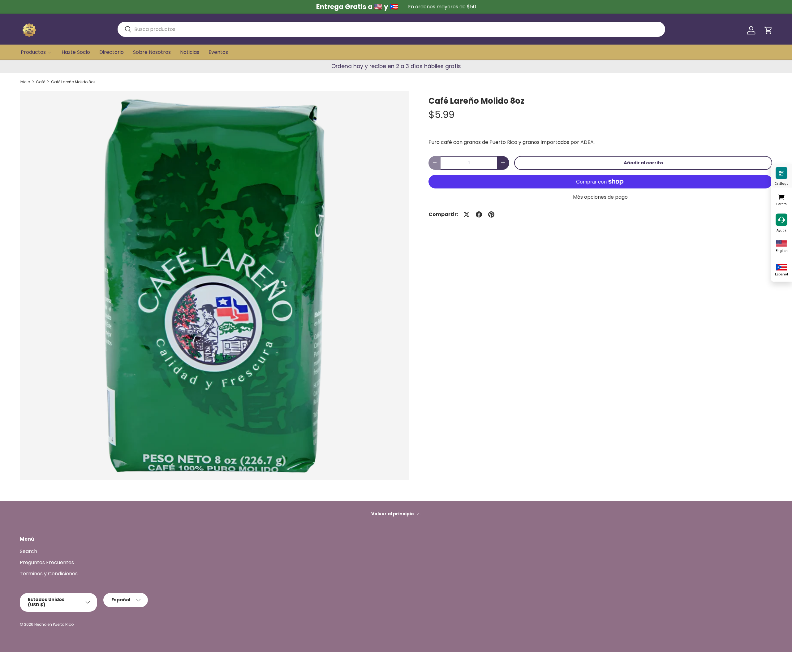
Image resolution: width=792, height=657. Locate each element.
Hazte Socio (76, 52)
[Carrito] (781, 196)
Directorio (111, 52)
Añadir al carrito (643, 163)
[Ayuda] (781, 219)
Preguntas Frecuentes (47, 562)
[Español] (781, 266)
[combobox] (391, 29)
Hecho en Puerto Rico (54, 624)
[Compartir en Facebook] (479, 214)
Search (28, 551)
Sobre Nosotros (152, 52)
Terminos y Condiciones (49, 573)
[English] (781, 243)
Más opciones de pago (600, 197)
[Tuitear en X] (466, 214)
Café (40, 82)
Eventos (218, 52)
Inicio (25, 82)
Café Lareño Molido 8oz (73, 82)
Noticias (189, 52)
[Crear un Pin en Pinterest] (491, 214)
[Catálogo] (781, 173)
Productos (33, 52)
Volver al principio (393, 514)
